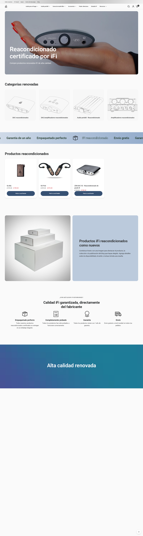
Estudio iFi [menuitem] (94, 6)
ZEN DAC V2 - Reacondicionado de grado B (86, 187)
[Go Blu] (21, 171)
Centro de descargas (30, 2)
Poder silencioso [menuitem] (83, 6)
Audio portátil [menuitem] (44, 6)
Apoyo (22, 2)
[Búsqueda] (129, 6)
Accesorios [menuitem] (71, 6)
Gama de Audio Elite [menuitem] (58, 6)
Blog (38, 2)
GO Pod (43, 186)
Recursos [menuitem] (102, 6)
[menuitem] (9, 2)
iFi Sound (16, 2)
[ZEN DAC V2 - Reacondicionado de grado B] (88, 171)
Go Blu (9, 186)
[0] (136, 6)
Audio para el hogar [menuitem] (31, 6)
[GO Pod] (55, 171)
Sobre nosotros (8, 2)
